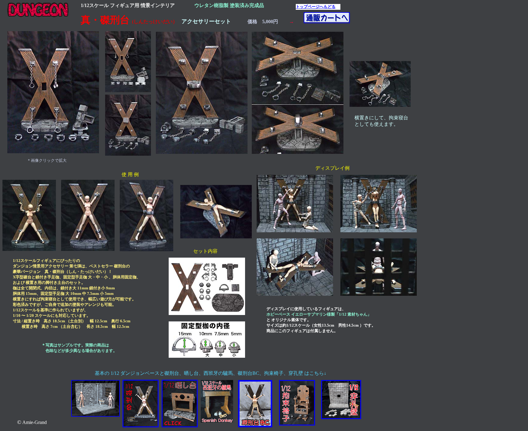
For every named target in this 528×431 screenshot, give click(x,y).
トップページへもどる (316, 6)
